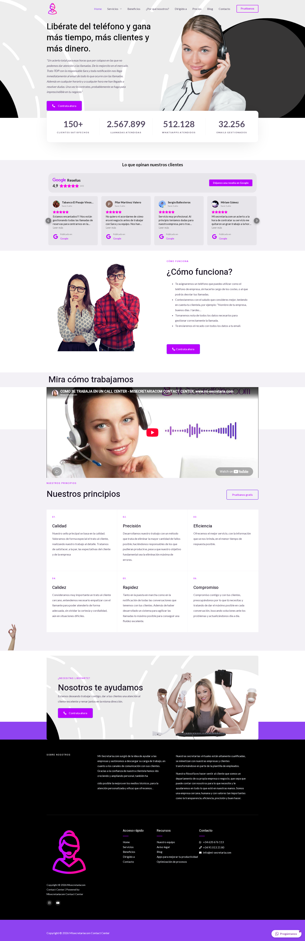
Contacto (224, 8)
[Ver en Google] (56, 204)
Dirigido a (181, 8)
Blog (210, 8)
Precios (197, 8)
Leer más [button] (58, 227)
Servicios (112, 8)
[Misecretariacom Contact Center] (52, 8)
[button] (48, 221)
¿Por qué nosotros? (157, 8)
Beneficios (133, 8)
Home (98, 8)
